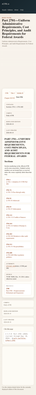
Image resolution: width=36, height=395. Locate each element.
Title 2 (13, 93)
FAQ (21, 10)
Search (4, 10)
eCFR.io (5, 3)
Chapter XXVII (9, 98)
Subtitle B (20, 93)
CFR (6, 93)
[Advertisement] (18, 69)
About (16, 10)
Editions (10, 10)
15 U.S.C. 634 (10, 266)
